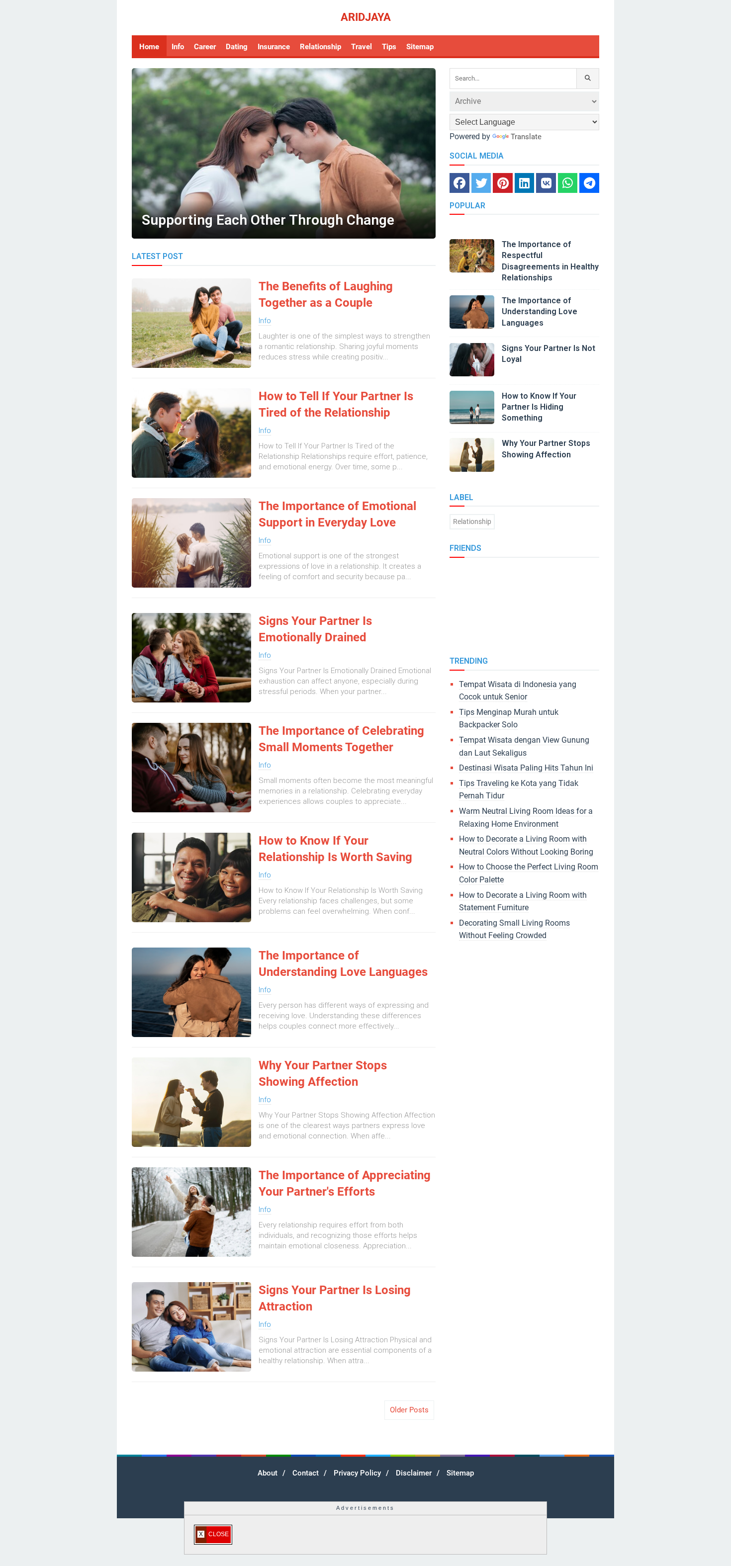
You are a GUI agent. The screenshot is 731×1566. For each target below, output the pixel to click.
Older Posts (409, 1409)
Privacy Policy (357, 1473)
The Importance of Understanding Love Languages (343, 964)
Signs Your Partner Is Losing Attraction (335, 1298)
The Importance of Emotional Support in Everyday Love (337, 514)
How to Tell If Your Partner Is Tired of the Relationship (336, 404)
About (267, 1473)
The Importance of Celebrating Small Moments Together (341, 739)
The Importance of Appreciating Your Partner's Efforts (345, 1183)
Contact (305, 1473)
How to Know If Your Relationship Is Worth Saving (335, 849)
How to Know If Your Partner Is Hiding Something (539, 407)
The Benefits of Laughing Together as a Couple (326, 294)
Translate (526, 136)
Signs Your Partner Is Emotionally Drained (315, 629)
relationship (472, 521)
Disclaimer (414, 1473)
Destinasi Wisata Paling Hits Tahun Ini (526, 768)
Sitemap (460, 1473)
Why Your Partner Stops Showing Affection (323, 1073)
